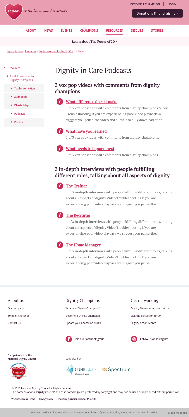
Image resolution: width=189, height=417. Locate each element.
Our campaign (16, 308)
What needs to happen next (90, 148)
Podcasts (19, 113)
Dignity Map (21, 105)
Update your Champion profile (84, 323)
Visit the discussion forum (146, 315)
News (48, 30)
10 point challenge (19, 315)
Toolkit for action (24, 88)
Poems (18, 122)
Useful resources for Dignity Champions (57, 51)
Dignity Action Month (143, 323)
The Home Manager (83, 244)
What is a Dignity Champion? (83, 308)
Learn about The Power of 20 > (94, 41)
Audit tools (20, 96)
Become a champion (145, 4)
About (31, 30)
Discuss (137, 30)
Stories (157, 30)
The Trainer (76, 185)
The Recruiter (78, 215)
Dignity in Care (15, 51)
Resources (114, 30)
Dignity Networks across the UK (150, 308)
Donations (157, 13)
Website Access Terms (23, 399)
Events (66, 30)
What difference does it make (91, 101)
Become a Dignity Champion (83, 315)
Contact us (14, 323)
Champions (89, 30)
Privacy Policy (46, 399)
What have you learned (86, 131)
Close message (177, 412)
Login (172, 4)
